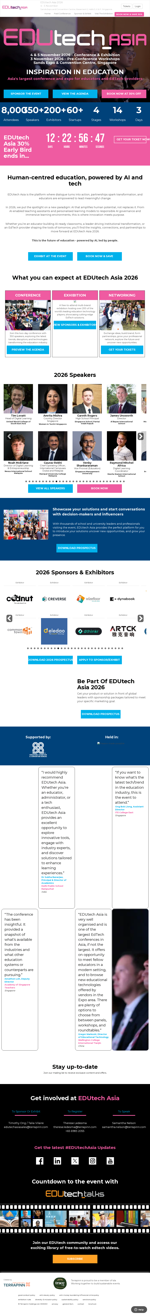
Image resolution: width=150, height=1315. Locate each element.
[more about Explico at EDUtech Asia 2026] (88, 631)
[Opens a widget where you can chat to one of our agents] (139, 1310)
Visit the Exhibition (104, 13)
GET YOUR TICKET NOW (131, 139)
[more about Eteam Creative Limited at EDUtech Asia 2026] (88, 599)
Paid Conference (62, 13)
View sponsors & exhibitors (75, 324)
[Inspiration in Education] (13, 7)
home (48, 13)
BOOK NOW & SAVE (99, 256)
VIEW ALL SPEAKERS (50, 488)
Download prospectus (77, 548)
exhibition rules (24, 1299)
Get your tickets (122, 349)
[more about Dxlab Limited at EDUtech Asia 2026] (20, 631)
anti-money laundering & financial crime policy (79, 1295)
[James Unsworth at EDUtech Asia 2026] (52, 398)
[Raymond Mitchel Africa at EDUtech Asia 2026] (52, 446)
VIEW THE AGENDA (75, 93)
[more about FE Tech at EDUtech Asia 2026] (123, 599)
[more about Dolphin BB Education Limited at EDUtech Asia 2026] (20, 599)
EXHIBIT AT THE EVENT (50, 256)
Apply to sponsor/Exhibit (99, 659)
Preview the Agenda (28, 349)
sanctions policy (89, 1299)
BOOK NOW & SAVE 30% (129, 14)
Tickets (126, 6)
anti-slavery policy (47, 1295)
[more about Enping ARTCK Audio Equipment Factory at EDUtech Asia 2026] (54, 631)
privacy (55, 1304)
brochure (92, 1304)
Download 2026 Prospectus (50, 659)
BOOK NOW (99, 488)
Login (138, 6)
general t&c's (68, 1304)
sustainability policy (70, 1299)
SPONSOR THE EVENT (26, 93)
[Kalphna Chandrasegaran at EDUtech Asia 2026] (121, 446)
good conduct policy (26, 1295)
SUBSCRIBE (75, 1258)
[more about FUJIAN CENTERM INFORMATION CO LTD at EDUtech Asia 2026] (123, 631)
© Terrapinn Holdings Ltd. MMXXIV (32, 1304)
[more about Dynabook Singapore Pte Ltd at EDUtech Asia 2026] (54, 599)
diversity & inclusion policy (46, 1299)
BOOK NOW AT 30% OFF (124, 93)
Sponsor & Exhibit (82, 13)
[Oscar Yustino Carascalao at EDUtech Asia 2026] (87, 446)
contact (81, 1304)
